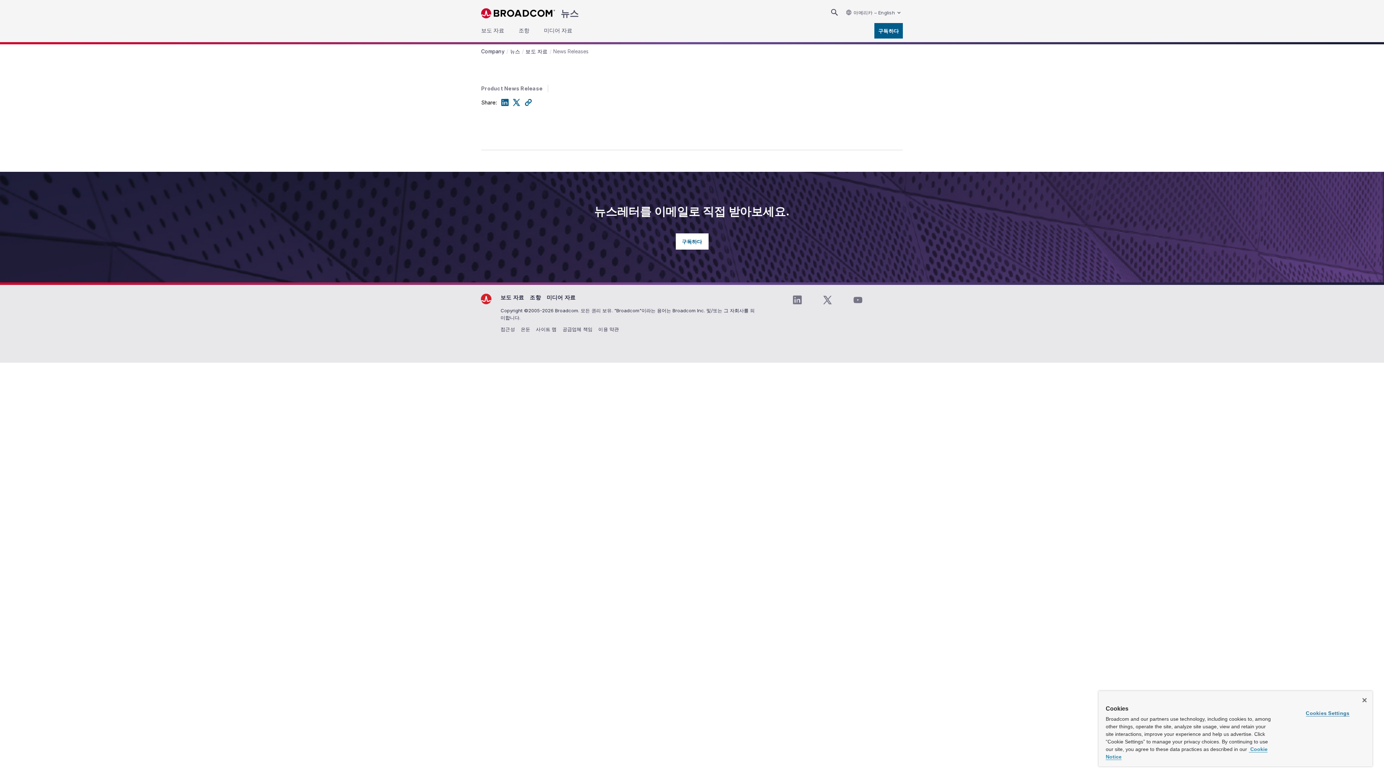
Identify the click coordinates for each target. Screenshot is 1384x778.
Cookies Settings (1327, 713)
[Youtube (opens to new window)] (857, 300)
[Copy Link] (528, 102)
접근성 (508, 329)
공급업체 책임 (578, 329)
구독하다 (888, 31)
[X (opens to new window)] (827, 300)
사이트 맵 (546, 329)
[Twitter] (516, 102)
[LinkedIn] (505, 102)
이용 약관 (608, 329)
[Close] (1364, 700)
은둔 (526, 329)
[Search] (834, 12)
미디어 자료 (561, 297)
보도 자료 (512, 297)
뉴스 (570, 13)
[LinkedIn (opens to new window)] (797, 300)
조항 (535, 297)
